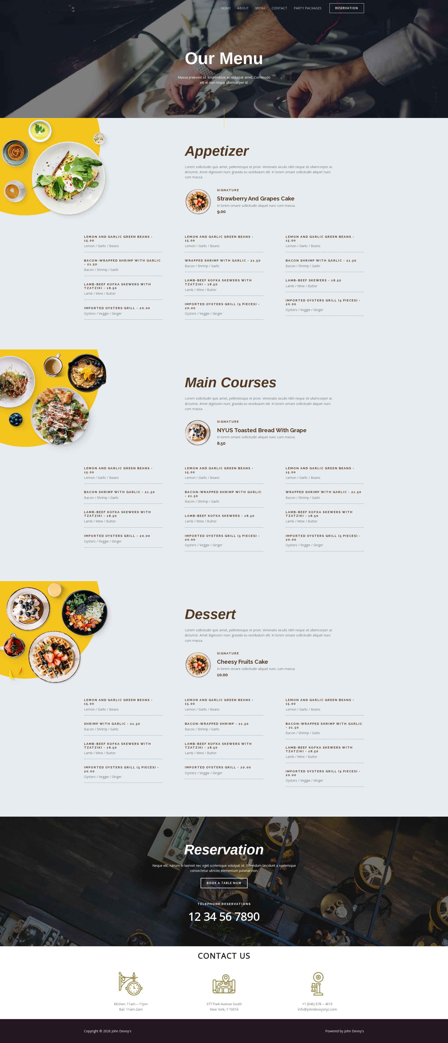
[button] (346, 8)
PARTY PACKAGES (308, 8)
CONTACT (279, 8)
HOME (226, 8)
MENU (260, 8)
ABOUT (243, 8)
